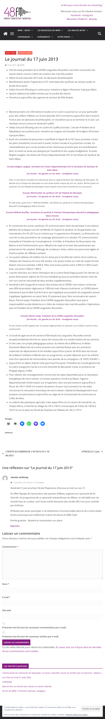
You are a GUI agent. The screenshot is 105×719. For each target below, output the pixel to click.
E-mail (6, 597)
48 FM (22, 65)
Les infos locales (25, 53)
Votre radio (63, 37)
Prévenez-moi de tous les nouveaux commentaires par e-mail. (34, 627)
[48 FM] (5, 33)
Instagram (87, 15)
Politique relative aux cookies (77, 714)
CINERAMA (7, 682)
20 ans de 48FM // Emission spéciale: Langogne (23, 691)
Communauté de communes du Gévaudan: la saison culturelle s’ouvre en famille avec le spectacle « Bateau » (52, 673)
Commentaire (10, 546)
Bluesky (93, 19)
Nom (5, 584)
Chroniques (24, 37)
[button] (31, 30)
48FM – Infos (24, 30)
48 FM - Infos (10, 53)
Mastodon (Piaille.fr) (77, 19)
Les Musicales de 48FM (48, 30)
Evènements (43, 37)
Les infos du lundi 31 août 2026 (16, 677)
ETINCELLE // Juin (91, 451)
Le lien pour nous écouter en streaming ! (82, 5)
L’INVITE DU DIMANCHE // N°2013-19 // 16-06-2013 (27, 453)
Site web (6, 610)
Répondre (15, 526)
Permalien (40, 482)
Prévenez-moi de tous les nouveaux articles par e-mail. (30, 636)
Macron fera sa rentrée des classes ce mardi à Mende (27, 686)
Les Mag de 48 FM (76, 30)
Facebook (76, 15)
